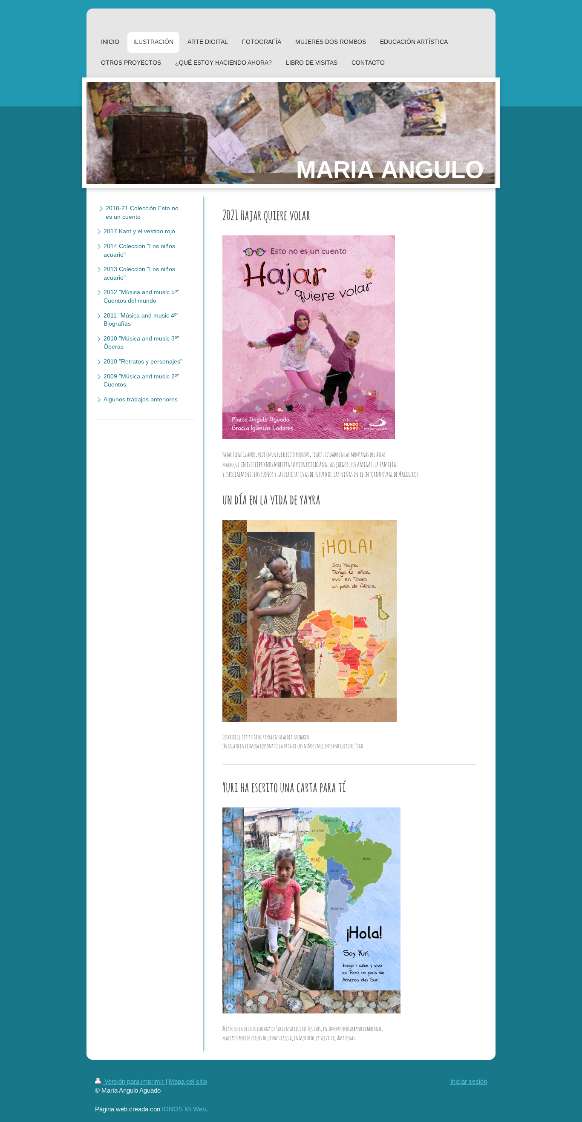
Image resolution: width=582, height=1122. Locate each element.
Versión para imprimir (134, 1081)
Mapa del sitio (188, 1081)
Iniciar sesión (468, 1081)
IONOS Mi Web (184, 1109)
